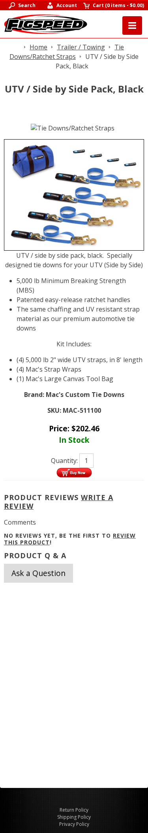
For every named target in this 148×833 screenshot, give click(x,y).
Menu (132, 25)
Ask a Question (38, 573)
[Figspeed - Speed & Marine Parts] (45, 23)
